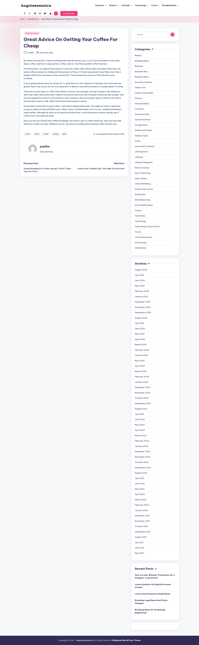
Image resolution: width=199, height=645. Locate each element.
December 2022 (142, 451)
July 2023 (139, 414)
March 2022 (140, 499)
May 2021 (139, 553)
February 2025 (142, 350)
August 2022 (141, 473)
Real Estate (140, 194)
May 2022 (140, 489)
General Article (31, 33)
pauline (45, 146)
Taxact (138, 210)
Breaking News (142, 61)
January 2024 (141, 382)
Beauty (138, 55)
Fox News (139, 109)
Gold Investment (143, 119)
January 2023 (141, 446)
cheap (37, 134)
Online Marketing (143, 183)
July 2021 (139, 542)
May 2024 (140, 360)
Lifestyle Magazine (144, 162)
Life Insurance (141, 151)
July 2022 (139, 478)
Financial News (142, 103)
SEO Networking (142, 200)
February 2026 (142, 291)
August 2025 (141, 318)
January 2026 (141, 296)
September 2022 (143, 467)
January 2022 (141, 510)
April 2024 (140, 366)
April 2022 (140, 494)
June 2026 (140, 280)
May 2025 (140, 334)
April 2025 (140, 339)
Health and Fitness (143, 130)
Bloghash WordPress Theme (126, 640)
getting (55, 134)
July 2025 (139, 323)
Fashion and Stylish (144, 93)
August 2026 (141, 269)
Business (139, 66)
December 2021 (142, 515)
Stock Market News (144, 205)
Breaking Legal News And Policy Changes (151, 602)
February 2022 (142, 505)
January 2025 (141, 355)
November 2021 (142, 521)
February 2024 (142, 376)
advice (27, 134)
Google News (141, 125)
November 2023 (142, 392)
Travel (138, 232)
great (64, 134)
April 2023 (140, 430)
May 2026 (140, 286)
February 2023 (142, 441)
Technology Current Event (147, 226)
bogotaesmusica (36, 5)
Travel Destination (143, 237)
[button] (69, 13)
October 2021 (141, 526)
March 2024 (140, 371)
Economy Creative (143, 82)
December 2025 (142, 302)
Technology (140, 221)
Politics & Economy (144, 189)
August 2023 (141, 408)
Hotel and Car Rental (144, 146)
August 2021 (141, 537)
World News (140, 248)
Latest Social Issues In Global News (152, 594)
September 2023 (143, 403)
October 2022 (142, 462)
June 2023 (140, 419)
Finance (138, 98)
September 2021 (143, 531)
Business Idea (141, 71)
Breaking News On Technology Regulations (150, 611)
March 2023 (140, 435)
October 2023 (142, 398)
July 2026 (139, 275)
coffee (45, 134)
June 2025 (140, 328)
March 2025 (140, 344)
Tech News (140, 216)
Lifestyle (139, 157)
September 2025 (143, 312)
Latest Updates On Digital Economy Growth (153, 586)
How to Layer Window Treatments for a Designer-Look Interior (155, 576)
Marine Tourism (142, 167)
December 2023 (142, 387)
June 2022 (140, 483)
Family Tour (140, 87)
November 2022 (142, 457)
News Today (141, 178)
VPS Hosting (140, 242)
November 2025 (142, 307)
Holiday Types (141, 135)
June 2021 (139, 547)
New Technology (143, 173)
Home (137, 141)
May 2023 (140, 425)
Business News (142, 77)
